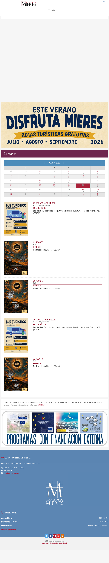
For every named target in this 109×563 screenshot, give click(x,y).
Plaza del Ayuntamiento (41, 205)
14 (69, 180)
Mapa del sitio (54, 543)
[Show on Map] (104, 2)
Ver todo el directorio (8, 530)
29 (40, 171)
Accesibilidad (63, 543)
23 (97, 185)
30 (98, 189)
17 (11, 185)
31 (69, 171)
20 (54, 185)
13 (54, 180)
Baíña (35, 244)
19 (40, 185)
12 (40, 180)
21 (69, 185)
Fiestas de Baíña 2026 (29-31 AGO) (46, 250)
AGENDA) (41, 405)
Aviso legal (45, 543)
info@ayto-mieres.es (11, 473)
